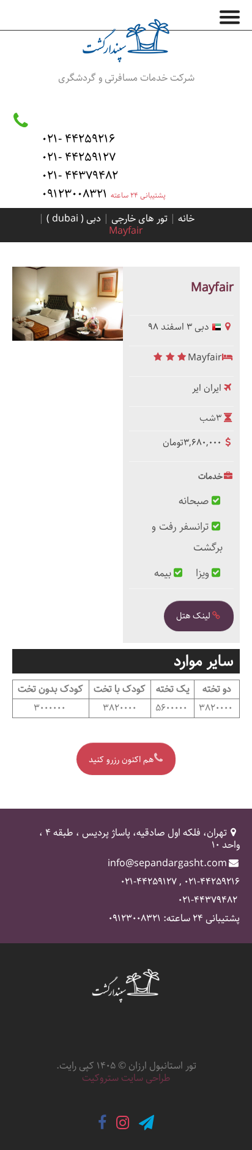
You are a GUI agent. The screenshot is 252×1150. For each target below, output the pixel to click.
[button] (234, 14)
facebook (102, 1122)
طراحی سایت (146, 1078)
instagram (122, 1122)
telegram (146, 1122)
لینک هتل (193, 616)
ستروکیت (100, 1078)
